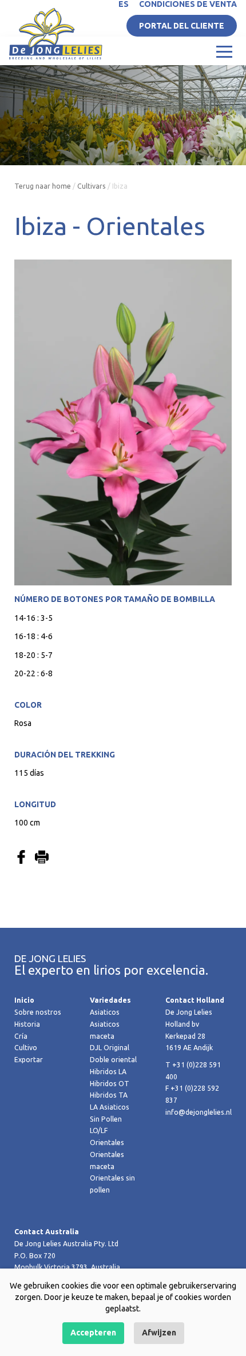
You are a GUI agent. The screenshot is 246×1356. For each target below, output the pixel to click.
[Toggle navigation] (224, 50)
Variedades (110, 1000)
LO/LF (99, 1130)
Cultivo (25, 1047)
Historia (27, 1024)
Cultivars (91, 186)
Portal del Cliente (181, 25)
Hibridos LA (108, 1071)
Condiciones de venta (188, 4)
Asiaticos (105, 1012)
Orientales (107, 1142)
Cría (20, 1036)
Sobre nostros (37, 1012)
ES (123, 4)
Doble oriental (113, 1059)
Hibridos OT (109, 1083)
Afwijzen (159, 1332)
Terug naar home (42, 186)
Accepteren (93, 1332)
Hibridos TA (109, 1095)
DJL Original (109, 1047)
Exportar (28, 1059)
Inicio (24, 1000)
